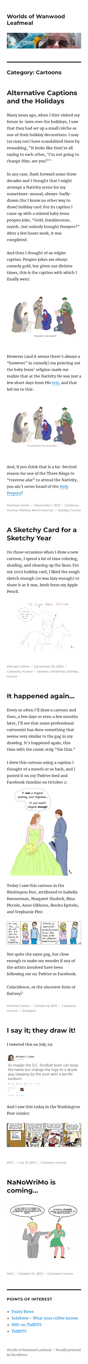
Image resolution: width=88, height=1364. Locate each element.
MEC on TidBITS (26, 1324)
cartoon (43, 671)
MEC (10, 1162)
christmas (57, 671)
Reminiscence (43, 510)
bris (55, 382)
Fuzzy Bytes (22, 1311)
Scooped (28, 1011)
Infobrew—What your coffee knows (44, 1318)
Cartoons (71, 505)
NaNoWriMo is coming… (31, 1186)
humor (76, 510)
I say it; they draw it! (41, 1030)
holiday (63, 510)
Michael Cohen (18, 505)
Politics (24, 510)
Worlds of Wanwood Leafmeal (29, 1350)
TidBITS (19, 1331)
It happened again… (40, 696)
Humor (12, 510)
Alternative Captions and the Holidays (42, 97)
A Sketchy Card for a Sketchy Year (42, 534)
